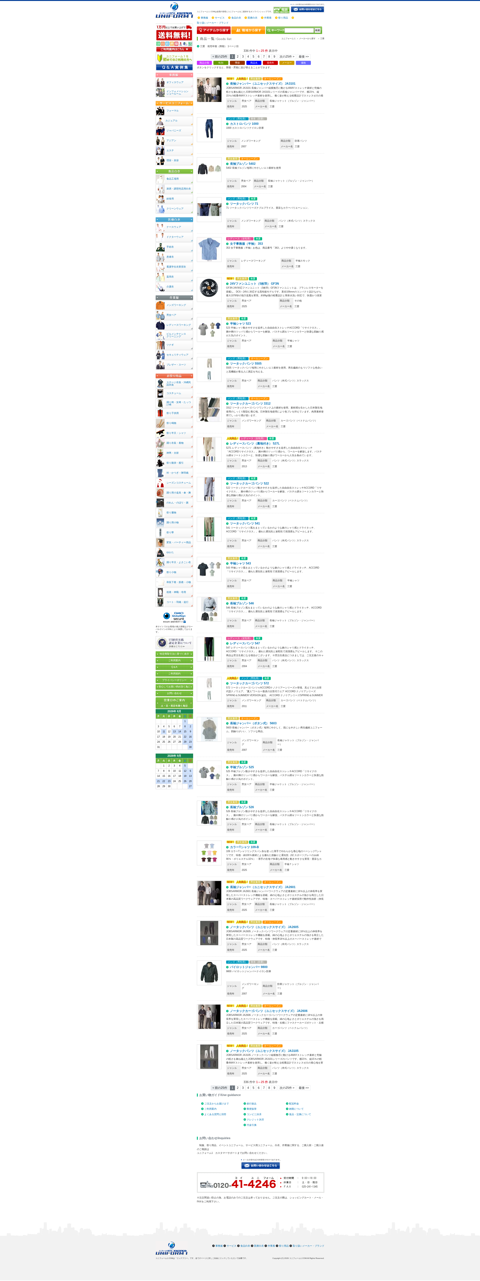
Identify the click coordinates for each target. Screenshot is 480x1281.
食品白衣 (236, 17)
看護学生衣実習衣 (176, 266)
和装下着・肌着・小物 (178, 582)
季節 (237, 62)
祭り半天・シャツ (176, 433)
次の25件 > (287, 56)
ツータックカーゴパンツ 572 (249, 683)
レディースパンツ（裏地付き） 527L (255, 443)
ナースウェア (173, 227)
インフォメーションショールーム (177, 92)
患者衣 (170, 256)
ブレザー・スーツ (176, 364)
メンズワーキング (176, 305)
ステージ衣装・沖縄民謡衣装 (178, 383)
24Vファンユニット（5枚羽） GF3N (254, 283)
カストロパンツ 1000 (244, 123)
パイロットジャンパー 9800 (249, 967)
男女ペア (171, 315)
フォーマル (172, 110)
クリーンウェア (175, 208)
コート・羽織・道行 (177, 602)
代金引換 (251, 1125)
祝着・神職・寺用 (176, 592)
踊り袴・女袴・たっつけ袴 (178, 403)
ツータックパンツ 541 (245, 523)
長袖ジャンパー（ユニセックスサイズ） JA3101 (263, 83)
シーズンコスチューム (178, 482)
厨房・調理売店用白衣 (178, 188)
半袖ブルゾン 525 (242, 767)
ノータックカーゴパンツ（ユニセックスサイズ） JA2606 (269, 1010)
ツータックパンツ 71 (244, 203)
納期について (296, 1108)
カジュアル (171, 120)
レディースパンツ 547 (245, 643)
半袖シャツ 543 (240, 563)
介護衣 (170, 286)
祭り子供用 (172, 413)
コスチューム (173, 393)
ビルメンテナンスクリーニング (176, 335)
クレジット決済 (255, 1119)
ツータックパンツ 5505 (246, 363)
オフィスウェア (175, 82)
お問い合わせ (174, 693)
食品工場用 (172, 178)
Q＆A (174, 667)
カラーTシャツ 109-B (244, 847)
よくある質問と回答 (215, 1114)
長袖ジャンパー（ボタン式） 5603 (253, 723)
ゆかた (170, 552)
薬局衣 (170, 276)
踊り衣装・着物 (175, 443)
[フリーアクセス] (282, 10)
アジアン (171, 140)
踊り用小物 (172, 522)
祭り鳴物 (171, 423)
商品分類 (204, 62)
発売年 (270, 62)
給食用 (170, 198)
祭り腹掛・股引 (175, 462)
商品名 (254, 62)
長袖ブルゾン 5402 (243, 163)
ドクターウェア (175, 236)
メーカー (287, 62)
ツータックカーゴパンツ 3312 (250, 403)
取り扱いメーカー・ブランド (213, 22)
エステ (170, 150)
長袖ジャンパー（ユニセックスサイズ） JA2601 (263, 887)
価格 (303, 62)
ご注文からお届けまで (216, 1103)
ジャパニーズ (173, 130)
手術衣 (170, 246)
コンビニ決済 (254, 1114)
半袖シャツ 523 (240, 323)
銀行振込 (251, 1103)
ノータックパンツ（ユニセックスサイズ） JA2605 (264, 927)
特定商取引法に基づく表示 (174, 653)
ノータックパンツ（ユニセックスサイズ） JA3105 (264, 1050)
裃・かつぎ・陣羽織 (177, 472)
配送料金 (294, 1103)
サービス (220, 17)
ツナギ (170, 344)
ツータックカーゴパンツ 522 (249, 483)
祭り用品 (283, 17)
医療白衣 (252, 17)
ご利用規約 (174, 673)
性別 (220, 62)
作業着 (268, 17)
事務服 (204, 17)
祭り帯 (170, 532)
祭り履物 (171, 512)
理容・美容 (172, 160)
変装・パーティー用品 (178, 542)
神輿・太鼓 (172, 452)
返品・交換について (300, 1114)
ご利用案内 (210, 1108)
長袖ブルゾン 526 (242, 807)
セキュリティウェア (177, 354)
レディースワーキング (178, 324)
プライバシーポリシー (174, 680)
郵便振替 (251, 1108)
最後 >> (304, 56)
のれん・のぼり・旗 (177, 502)
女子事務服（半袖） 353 (246, 243)
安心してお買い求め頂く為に (174, 686)
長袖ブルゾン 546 (242, 603)
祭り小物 (171, 572)
